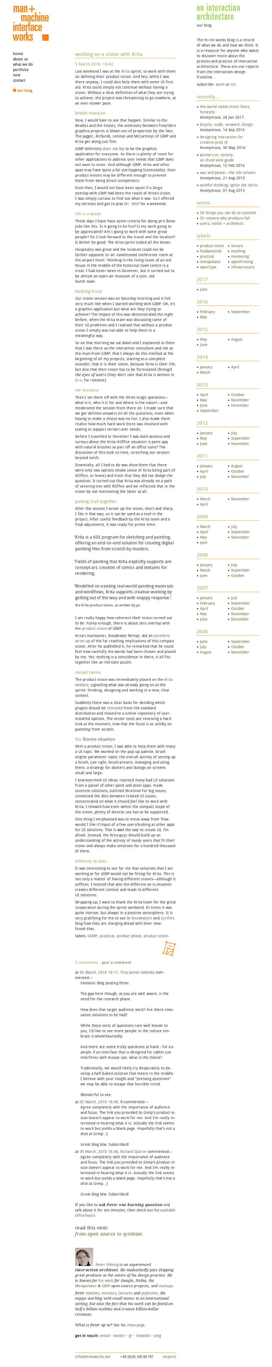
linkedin (143, 1335)
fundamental (211, 251)
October (238, 395)
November (240, 400)
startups (166, 1286)
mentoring (240, 256)
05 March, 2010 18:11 (99, 972)
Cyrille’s (167, 918)
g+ (131, 1335)
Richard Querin (133, 1151)
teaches (92, 1293)
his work (106, 1280)
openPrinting (242, 262)
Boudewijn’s (141, 918)
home (18, 54)
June (203, 289)
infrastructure (242, 267)
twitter (119, 1335)
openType (208, 267)
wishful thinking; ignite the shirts (229, 185)
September (240, 312)
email (105, 1335)
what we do (23, 64)
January (206, 367)
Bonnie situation (99, 739)
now (16, 75)
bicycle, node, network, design (226, 124)
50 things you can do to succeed (228, 213)
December (240, 405)
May (203, 317)
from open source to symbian (108, 1234)
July (234, 433)
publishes (150, 1293)
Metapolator (86, 1286)
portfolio (20, 70)
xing (157, 1335)
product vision (94, 628)
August (237, 339)
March (205, 372)
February (207, 312)
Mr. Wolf (131, 204)
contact (19, 80)
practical (107, 936)
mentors (108, 1293)
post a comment (116, 962)
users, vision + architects (221, 223)
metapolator (210, 262)
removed (115, 708)
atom (220, 84)
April (235, 367)
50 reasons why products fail (225, 218)
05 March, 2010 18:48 (99, 1102)
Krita (125, 71)
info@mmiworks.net (93, 1357)
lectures (125, 1293)
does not (110, 149)
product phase (129, 936)
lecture (237, 246)
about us (20, 59)
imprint (169, 1357)
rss (233, 84)
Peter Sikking (105, 1264)
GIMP (92, 936)
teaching (238, 251)
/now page (136, 1325)
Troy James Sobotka (137, 972)
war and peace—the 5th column (228, 172)
